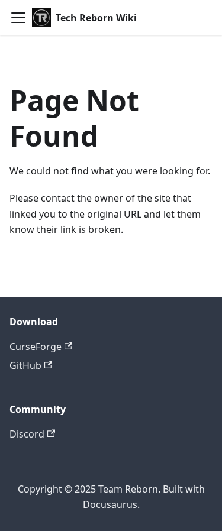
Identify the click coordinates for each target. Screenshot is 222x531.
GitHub (25, 365)
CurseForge (35, 346)
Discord (26, 434)
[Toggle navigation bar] (18, 18)
